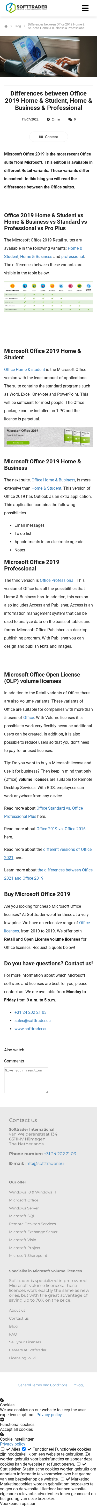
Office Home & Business (53, 480)
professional (72, 256)
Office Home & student (24, 369)
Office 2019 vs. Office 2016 (61, 828)
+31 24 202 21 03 (30, 1012)
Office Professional (57, 580)
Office (28, 717)
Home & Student (46, 488)
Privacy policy (49, 1414)
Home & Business (36, 256)
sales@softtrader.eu (32, 1020)
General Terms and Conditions (43, 1385)
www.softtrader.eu (31, 1028)
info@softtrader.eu (44, 1163)
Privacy (78, 1385)
